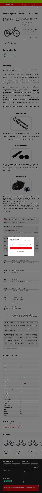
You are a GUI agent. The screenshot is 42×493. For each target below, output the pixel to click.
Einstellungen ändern (21, 251)
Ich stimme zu (21, 248)
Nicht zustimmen (21, 253)
